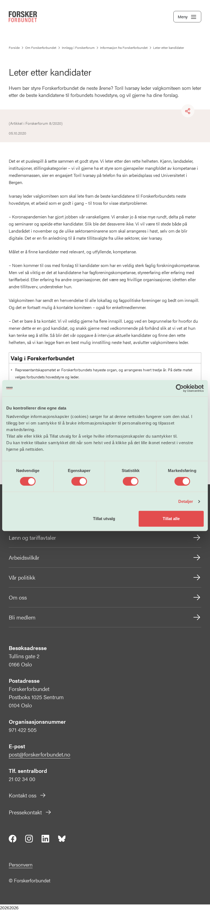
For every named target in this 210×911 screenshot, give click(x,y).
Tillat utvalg (104, 518)
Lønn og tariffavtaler (32, 537)
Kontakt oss (22, 795)
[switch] (79, 481)
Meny (183, 16)
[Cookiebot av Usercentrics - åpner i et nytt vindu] (180, 388)
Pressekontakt (25, 812)
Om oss (18, 597)
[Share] (187, 111)
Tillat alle (171, 518)
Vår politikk (22, 577)
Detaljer (185, 501)
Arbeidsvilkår (24, 557)
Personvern (21, 864)
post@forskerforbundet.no (39, 754)
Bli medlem (22, 617)
